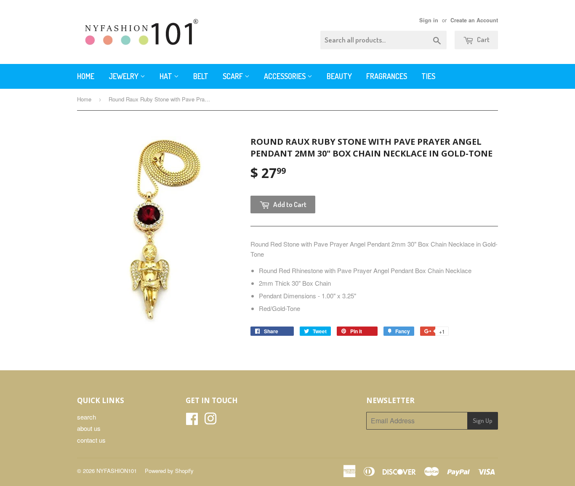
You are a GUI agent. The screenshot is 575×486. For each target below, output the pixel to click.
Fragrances (386, 76)
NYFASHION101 (116, 471)
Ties (428, 76)
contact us (91, 440)
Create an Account (474, 20)
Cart (483, 39)
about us (89, 428)
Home (85, 76)
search (86, 416)
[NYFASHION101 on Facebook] (192, 421)
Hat (167, 76)
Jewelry (124, 76)
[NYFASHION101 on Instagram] (210, 421)
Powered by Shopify (169, 471)
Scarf (234, 76)
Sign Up (482, 421)
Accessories (285, 76)
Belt (200, 76)
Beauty (339, 76)
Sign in (428, 20)
